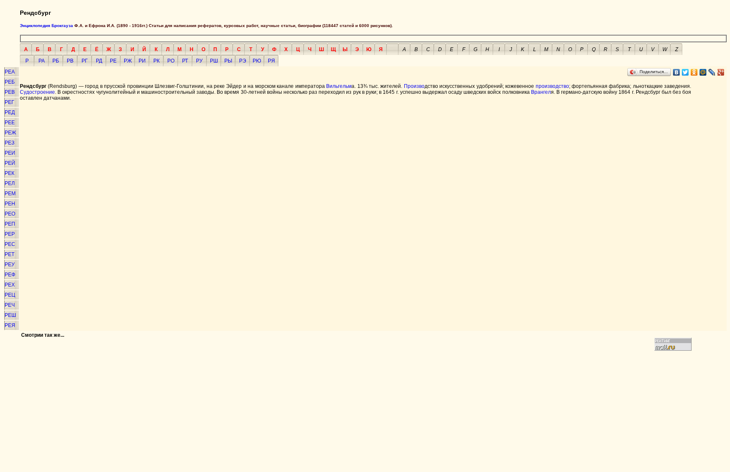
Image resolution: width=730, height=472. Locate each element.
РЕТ (9, 254)
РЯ (271, 61)
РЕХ (10, 285)
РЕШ (10, 315)
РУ (199, 61)
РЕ (113, 61)
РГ (85, 61)
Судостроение (37, 92)
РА (41, 61)
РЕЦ (10, 295)
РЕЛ (10, 183)
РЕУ (10, 264)
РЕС (10, 244)
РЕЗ (9, 143)
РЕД (10, 112)
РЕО (10, 214)
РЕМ (10, 193)
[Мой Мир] (703, 72)
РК (156, 61)
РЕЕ (10, 123)
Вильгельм (338, 86)
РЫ (228, 61)
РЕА (10, 72)
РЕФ (10, 275)
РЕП (10, 224)
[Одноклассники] (694, 72)
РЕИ (10, 153)
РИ (142, 61)
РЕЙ (10, 163)
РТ (185, 61)
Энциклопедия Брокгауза (46, 25)
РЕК (9, 173)
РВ (70, 61)
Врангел (541, 92)
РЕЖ (10, 133)
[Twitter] (685, 72)
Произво (414, 86)
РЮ (257, 61)
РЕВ (10, 92)
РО (170, 61)
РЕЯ (10, 325)
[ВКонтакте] (676, 72)
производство (552, 86)
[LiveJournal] (712, 72)
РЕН (10, 204)
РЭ (242, 61)
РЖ (128, 61)
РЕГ (9, 102)
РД (99, 61)
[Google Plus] (720, 72)
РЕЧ (10, 305)
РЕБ (10, 82)
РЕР (10, 234)
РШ (214, 61)
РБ (55, 61)
